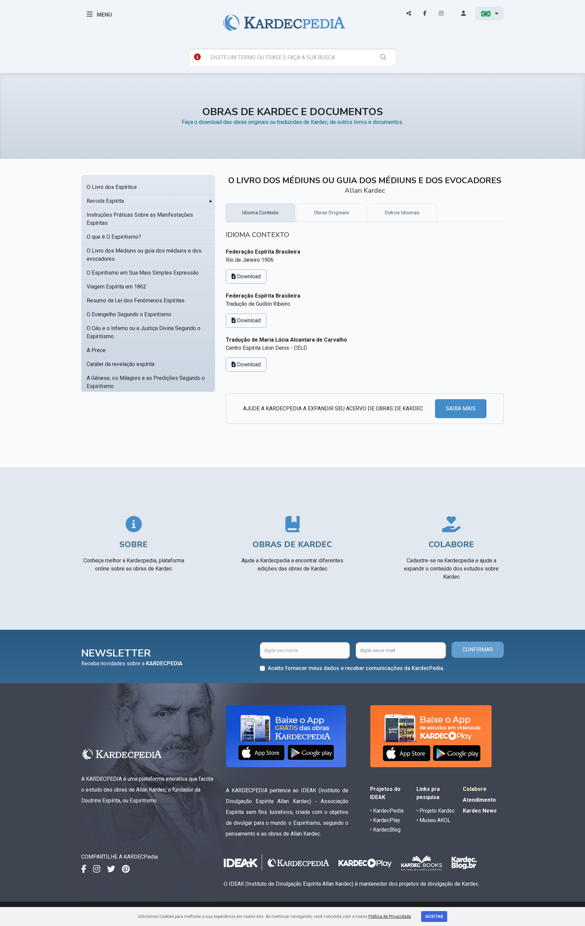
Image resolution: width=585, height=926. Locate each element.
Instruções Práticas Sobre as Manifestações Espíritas (140, 219)
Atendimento (479, 800)
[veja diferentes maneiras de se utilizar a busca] (197, 57)
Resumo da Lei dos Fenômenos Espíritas (136, 300)
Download (248, 276)
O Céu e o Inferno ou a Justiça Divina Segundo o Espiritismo (143, 332)
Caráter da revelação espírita (120, 364)
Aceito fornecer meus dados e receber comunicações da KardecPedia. (356, 668)
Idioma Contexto (260, 212)
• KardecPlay (385, 820)
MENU (103, 15)
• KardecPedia (387, 810)
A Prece (96, 350)
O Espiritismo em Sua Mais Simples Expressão (143, 273)
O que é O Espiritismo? (114, 237)
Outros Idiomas (402, 212)
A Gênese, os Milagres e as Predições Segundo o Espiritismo (146, 382)
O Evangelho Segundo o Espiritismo (129, 314)
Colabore (474, 789)
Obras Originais (331, 212)
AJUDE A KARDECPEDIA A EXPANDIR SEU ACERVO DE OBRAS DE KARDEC (333, 408)
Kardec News (480, 810)
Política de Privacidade (389, 916)
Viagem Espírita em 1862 (116, 286)
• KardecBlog (385, 829)
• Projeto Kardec (435, 810)
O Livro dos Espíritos (112, 187)
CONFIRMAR (477, 649)
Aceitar (434, 916)
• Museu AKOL (433, 820)
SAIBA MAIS (461, 408)
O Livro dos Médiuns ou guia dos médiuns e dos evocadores (144, 254)
